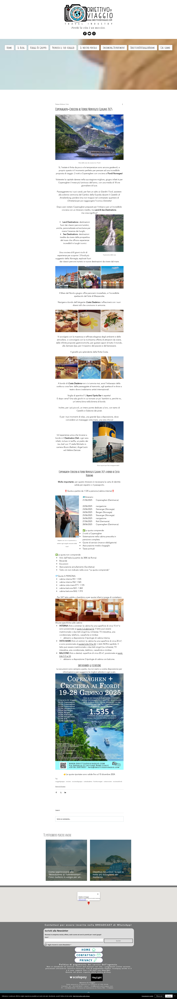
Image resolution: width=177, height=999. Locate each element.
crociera (68, 781)
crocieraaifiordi (117, 781)
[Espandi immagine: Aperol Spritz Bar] (66, 367)
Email (47, 937)
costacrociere (108, 781)
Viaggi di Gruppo (60, 786)
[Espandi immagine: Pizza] (66, 321)
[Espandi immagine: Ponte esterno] (112, 367)
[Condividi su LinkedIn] (65, 792)
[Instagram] (94, 33)
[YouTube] (89, 33)
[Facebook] (85, 33)
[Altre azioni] (122, 104)
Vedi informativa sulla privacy (81, 996)
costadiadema (88, 781)
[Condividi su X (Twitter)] (61, 792)
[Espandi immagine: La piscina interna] (89, 367)
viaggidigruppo (60, 781)
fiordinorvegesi (98, 781)
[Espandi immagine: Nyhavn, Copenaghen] (66, 277)
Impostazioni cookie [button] (147, 996)
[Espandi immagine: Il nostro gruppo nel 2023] (89, 277)
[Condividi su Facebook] (56, 792)
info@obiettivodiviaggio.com (102, 986)
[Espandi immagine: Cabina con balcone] (112, 610)
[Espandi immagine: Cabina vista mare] (89, 610)
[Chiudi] (175, 996)
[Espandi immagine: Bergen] (112, 277)
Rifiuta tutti (159, 996)
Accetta (169, 996)
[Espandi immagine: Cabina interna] (66, 610)
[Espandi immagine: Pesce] (112, 321)
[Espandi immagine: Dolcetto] (89, 321)
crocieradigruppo (77, 781)
